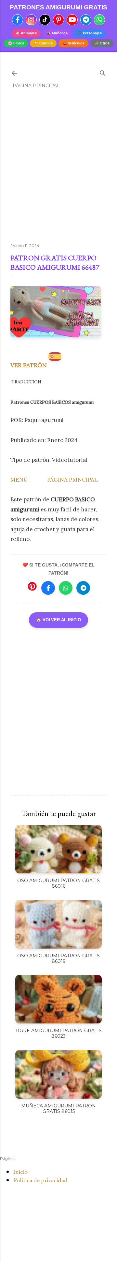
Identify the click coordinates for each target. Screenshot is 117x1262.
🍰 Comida (43, 43)
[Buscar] (103, 71)
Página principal (36, 85)
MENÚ (19, 479)
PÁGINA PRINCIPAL (72, 479)
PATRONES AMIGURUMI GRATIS (58, 7)
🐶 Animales (26, 33)
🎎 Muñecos (57, 33)
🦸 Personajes (89, 33)
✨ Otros (102, 43)
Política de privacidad (40, 1180)
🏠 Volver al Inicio (58, 619)
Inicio (20, 1171)
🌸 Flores (16, 43)
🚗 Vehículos (73, 43)
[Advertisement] (58, 168)
